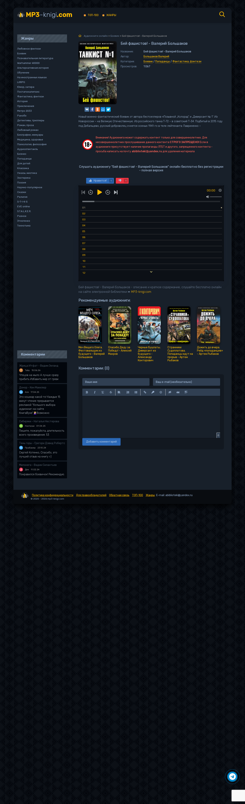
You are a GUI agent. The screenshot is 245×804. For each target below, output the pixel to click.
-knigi (49, 15)
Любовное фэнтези (29, 48)
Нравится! (103, 180)
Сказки (21, 192)
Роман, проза (25, 125)
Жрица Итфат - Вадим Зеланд (38, 365)
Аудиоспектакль (27, 149)
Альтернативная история (33, 67)
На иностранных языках (32, 77)
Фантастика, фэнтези (186, 61)
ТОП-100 (93, 15)
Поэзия (21, 182)
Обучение (23, 72)
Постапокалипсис (28, 91)
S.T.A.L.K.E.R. (24, 211)
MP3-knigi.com (141, 292)
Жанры (111, 15)
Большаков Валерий (156, 56)
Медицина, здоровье (30, 139)
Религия (22, 196)
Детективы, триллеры (30, 120)
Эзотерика (23, 177)
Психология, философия (32, 144)
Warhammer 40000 (28, 63)
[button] (86, 392)
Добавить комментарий (101, 441)
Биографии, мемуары (30, 134)
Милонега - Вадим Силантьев (38, 465)
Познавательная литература (35, 58)
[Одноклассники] (97, 109)
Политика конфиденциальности (52, 495)
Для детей (23, 163)
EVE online (23, 206)
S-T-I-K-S (22, 201)
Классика (23, 168)
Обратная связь (119, 495)
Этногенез (23, 220)
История (22, 101)
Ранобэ (21, 115)
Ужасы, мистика (27, 173)
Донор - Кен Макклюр (32, 387)
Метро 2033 (24, 110)
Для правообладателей (91, 495)
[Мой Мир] (103, 109)
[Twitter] (108, 109)
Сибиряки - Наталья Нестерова (39, 421)
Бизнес (21, 153)
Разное (21, 216)
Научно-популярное (29, 187)
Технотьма (23, 225)
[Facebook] (92, 109)
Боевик (148, 61)
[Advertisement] (40, 289)
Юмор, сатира (25, 86)
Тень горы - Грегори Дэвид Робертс (42, 443)
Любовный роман (27, 130)
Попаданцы (162, 61)
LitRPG (21, 82)
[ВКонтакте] (87, 109)
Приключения (25, 106)
